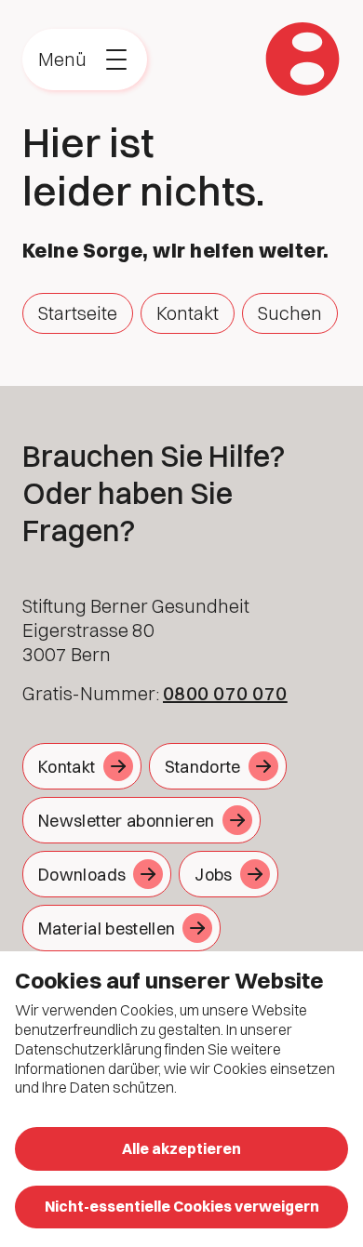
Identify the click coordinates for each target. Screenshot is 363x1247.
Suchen (290, 313)
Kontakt (187, 313)
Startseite (77, 313)
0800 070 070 (225, 693)
